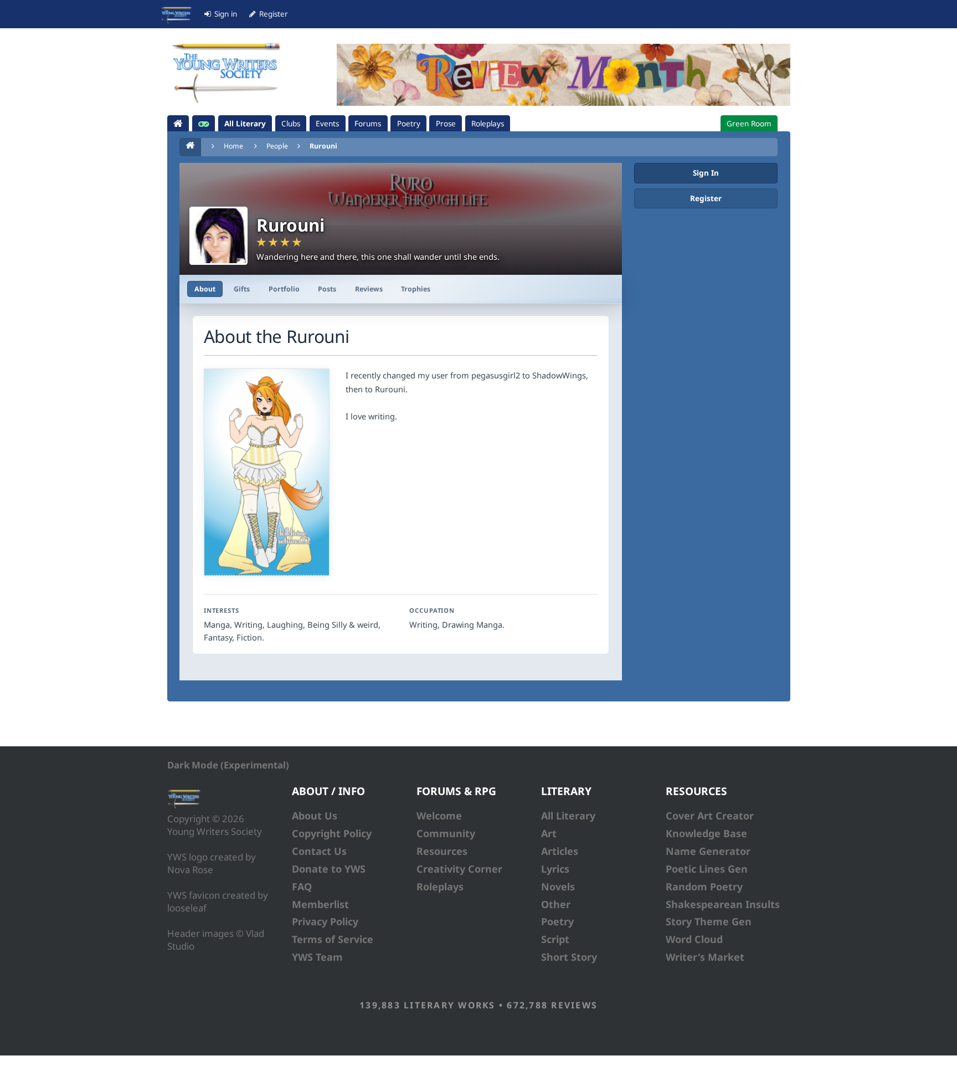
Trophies (415, 289)
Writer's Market (705, 957)
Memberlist (320, 904)
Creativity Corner (459, 868)
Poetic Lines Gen (707, 868)
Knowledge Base (706, 833)
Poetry (557, 921)
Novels (558, 886)
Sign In (706, 173)
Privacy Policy (325, 921)
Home (233, 146)
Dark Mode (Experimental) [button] (228, 764)
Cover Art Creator (710, 815)
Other (555, 904)
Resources (441, 851)
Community (445, 833)
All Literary (568, 815)
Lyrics (555, 868)
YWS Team (317, 957)
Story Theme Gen (709, 921)
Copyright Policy (332, 833)
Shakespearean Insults (723, 904)
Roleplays (440, 886)
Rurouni (323, 146)
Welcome (439, 815)
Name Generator (708, 851)
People (277, 146)
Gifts (242, 289)
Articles (559, 851)
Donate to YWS (329, 868)
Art (549, 833)
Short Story (569, 957)
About (204, 289)
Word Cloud (694, 939)
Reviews (369, 289)
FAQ (302, 886)
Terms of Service (332, 939)
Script (555, 939)
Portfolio (284, 289)
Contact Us (319, 851)
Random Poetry (704, 886)
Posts (327, 289)
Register (706, 198)
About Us (314, 815)
